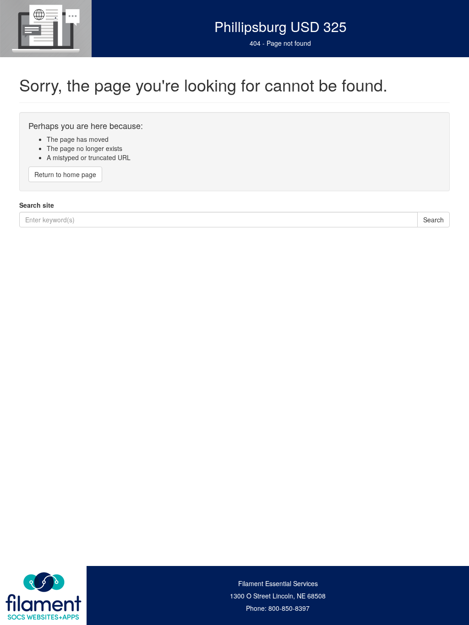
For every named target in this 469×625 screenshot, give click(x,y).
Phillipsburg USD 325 (280, 26)
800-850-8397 (289, 608)
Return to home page (65, 174)
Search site (36, 205)
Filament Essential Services (278, 583)
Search (433, 219)
